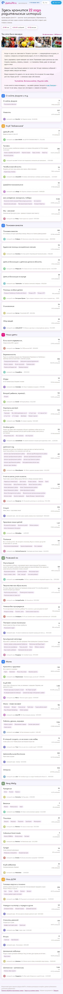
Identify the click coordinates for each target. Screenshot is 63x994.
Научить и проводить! (19, 496)
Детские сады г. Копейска (10, 465)
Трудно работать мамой (41, 707)
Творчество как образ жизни (15, 585)
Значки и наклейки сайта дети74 (12, 152)
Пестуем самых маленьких (14, 623)
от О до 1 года (32, 413)
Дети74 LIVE (8, 132)
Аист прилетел (37, 201)
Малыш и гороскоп (33, 416)
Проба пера (30, 707)
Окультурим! (8, 563)
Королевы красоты (33, 671)
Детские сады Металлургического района (37, 453)
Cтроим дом (22, 925)
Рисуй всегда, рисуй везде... (11, 592)
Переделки (20, 821)
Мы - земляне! (9, 211)
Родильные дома (30, 364)
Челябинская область (12, 167)
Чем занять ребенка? (33, 574)
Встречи (6, 806)
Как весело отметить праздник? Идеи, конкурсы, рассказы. (18, 201)
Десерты (29, 891)
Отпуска (6, 770)
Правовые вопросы (23, 367)
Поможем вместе (10, 231)
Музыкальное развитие (9, 571)
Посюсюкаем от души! (9, 627)
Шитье (5, 791)
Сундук (6, 848)
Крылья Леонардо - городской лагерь (35, 496)
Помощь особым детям (13, 290)
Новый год (44, 152)
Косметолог (12, 671)
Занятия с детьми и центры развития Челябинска (15, 644)
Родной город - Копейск (9, 171)
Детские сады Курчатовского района (13, 456)
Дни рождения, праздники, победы (17, 198)
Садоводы (6, 939)
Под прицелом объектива (10, 104)
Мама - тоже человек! (12, 704)
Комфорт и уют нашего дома (10, 925)
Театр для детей (23, 647)
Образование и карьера (20, 724)
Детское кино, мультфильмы (10, 647)
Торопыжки (7, 413)
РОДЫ (5, 379)
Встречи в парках (26, 152)
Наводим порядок (19, 908)
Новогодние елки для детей (25, 650)
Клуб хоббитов (9, 865)
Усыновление (8, 306)
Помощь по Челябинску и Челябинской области (15, 293)
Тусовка (6, 146)
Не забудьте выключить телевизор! (12, 692)
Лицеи (46, 481)
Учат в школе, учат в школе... (15, 476)
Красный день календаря (10, 203)
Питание (7, 539)
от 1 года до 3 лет (42, 413)
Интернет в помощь (8, 611)
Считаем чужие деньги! (33, 724)
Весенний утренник (8, 155)
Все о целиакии (19, 435)
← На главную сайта (34, 2)
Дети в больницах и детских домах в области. (22, 262)
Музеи (31, 647)
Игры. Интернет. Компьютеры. (11, 710)
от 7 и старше (15, 416)
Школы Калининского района (11, 490)
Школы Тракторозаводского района (28, 487)
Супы (5, 891)
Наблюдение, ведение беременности (29, 361)
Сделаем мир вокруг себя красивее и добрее (34, 692)
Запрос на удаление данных (32, 990)
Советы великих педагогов (32, 611)
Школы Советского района (35, 484)
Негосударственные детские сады (31, 462)
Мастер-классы (13, 806)
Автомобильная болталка (14, 754)
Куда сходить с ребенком (10, 650)
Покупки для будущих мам (10, 367)
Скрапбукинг (29, 821)
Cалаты (10, 891)
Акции (21, 806)
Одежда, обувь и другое (10, 970)
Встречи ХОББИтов (8, 836)
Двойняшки (23, 416)
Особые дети (8, 427)
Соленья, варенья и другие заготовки (13, 894)
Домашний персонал (31, 908)
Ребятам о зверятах (39, 647)
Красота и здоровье (11, 667)
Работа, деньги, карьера (13, 721)
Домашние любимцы (11, 951)
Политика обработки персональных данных (12, 990)
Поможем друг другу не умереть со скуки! (14, 689)
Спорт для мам (21, 707)
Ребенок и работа (8, 724)
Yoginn (5, 671)
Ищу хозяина (7, 956)
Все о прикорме (38, 546)
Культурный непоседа (12, 639)
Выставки (27, 836)
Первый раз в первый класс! (10, 481)
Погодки (6, 396)
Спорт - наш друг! (22, 574)
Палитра (7, 818)
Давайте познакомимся (13, 185)
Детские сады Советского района (32, 459)
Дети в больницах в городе (14, 277)
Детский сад (8, 447)
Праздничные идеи (23, 852)
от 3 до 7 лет (7, 416)
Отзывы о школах (32, 481)
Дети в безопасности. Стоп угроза (12, 528)
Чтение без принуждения (13, 606)
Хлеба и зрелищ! (24, 710)
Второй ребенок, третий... (14, 393)
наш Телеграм (51, 85)
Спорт (6, 508)
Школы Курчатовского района (27, 490)
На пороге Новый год (39, 203)
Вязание (11, 791)
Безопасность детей (22, 525)
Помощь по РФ (32, 293)
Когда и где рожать (19, 364)
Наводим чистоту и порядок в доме (18, 905)
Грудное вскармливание (26, 546)
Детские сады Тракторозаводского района (14, 453)
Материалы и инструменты (10, 852)
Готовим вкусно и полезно (14, 884)
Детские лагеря (8, 496)
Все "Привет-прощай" (31, 689)
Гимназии (41, 481)
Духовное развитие (22, 571)
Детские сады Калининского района (32, 456)
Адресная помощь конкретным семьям (19, 247)
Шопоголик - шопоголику (13, 968)
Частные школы (7, 484)
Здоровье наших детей (12, 522)
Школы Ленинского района (20, 484)
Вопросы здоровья (8, 364)
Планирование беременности (11, 361)
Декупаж (6, 821)
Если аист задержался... (13, 340)
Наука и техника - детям (9, 574)
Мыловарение (37, 821)
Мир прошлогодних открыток (25, 203)
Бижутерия (13, 821)
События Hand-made (12, 833)
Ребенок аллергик (34, 525)
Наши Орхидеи (14, 939)
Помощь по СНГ (41, 293)
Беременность (9, 354)
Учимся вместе (7, 727)
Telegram (56, 990)
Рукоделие (7, 789)
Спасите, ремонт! (10, 920)
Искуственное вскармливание (11, 546)
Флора (5, 936)
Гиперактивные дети (9, 435)
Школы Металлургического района (12, 493)
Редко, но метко (36, 152)
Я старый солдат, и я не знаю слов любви (20, 739)
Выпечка (22, 891)
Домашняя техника (8, 908)
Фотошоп (14, 707)
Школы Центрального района (11, 487)
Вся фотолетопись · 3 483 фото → (52, 34)
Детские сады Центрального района (12, 459)
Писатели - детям (19, 611)
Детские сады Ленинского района (12, 462)
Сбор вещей (8, 321)
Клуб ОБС (7, 683)
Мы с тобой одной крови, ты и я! (19, 413)
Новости (7, 112)
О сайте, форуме (10, 101)
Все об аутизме (29, 435)
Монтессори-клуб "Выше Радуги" (37, 644)
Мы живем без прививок (10, 525)
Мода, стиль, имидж (21, 671)
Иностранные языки (33, 571)
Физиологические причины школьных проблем (34, 493)
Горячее (16, 891)
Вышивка (18, 791)
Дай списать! (23, 481)
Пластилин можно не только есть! (12, 595)
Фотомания (6, 707)
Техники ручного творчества (26, 592)
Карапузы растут (10, 408)
